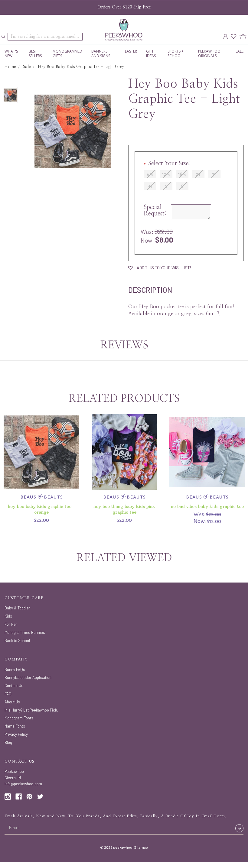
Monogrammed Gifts (67, 53)
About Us (12, 701)
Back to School (17, 640)
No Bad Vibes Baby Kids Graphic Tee (207, 506)
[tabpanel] (41, 469)
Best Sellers (35, 53)
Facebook (18, 796)
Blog (8, 742)
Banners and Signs (100, 53)
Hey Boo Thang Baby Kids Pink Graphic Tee (124, 509)
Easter (131, 51)
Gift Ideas (151, 53)
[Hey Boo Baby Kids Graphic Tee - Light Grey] (10, 95)
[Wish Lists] (233, 36)
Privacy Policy (16, 734)
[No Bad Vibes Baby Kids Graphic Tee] (207, 452)
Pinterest (29, 796)
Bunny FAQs (15, 669)
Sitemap (141, 847)
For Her (11, 624)
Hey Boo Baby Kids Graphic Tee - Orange (41, 509)
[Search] (3, 37)
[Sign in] (225, 36)
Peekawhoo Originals (209, 53)
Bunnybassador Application (28, 677)
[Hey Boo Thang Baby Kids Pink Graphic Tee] (124, 452)
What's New (11, 53)
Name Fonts (15, 726)
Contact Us (14, 685)
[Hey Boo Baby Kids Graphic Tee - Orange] (41, 452)
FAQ (8, 693)
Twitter (40, 796)
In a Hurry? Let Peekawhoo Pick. (31, 710)
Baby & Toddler (17, 607)
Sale (239, 51)
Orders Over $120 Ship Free (124, 7)
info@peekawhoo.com (23, 783)
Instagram (8, 796)
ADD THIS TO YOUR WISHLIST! (163, 267)
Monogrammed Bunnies (25, 632)
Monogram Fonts (19, 717)
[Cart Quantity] (243, 36)
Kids (8, 616)
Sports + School (176, 53)
